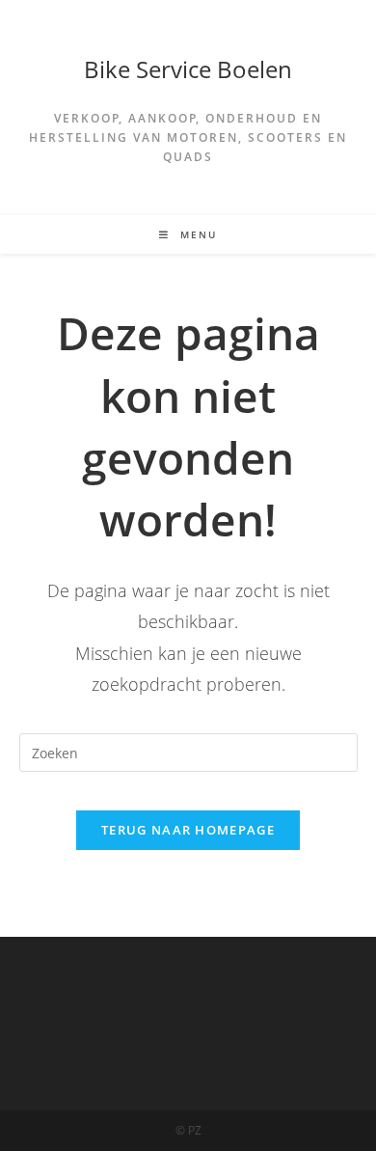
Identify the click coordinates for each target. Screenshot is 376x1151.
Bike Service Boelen (188, 69)
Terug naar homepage (188, 829)
